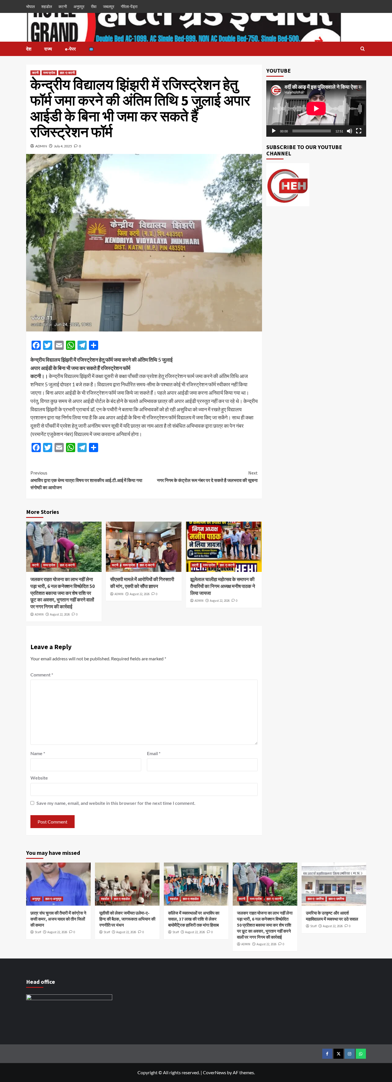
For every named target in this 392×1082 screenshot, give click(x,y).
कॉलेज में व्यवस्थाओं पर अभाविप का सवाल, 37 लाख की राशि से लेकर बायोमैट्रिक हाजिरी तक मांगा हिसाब (193, 919)
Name (37, 753)
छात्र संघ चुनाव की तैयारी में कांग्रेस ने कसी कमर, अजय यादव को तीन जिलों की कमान (58, 919)
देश (28, 49)
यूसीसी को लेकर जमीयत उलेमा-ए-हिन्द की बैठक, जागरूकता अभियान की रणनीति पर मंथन (127, 919)
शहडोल (46, 6)
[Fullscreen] (359, 131)
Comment (41, 674)
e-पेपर (70, 49)
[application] (316, 108)
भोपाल (30, 6)
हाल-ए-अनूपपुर (53, 899)
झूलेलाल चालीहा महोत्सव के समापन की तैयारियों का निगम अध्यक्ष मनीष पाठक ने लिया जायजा (222, 586)
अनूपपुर (78, 6)
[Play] (274, 131)
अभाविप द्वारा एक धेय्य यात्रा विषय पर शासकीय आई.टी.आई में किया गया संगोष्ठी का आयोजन (86, 480)
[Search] (362, 49)
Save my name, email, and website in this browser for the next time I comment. (115, 803)
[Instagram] (350, 1054)
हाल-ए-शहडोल (122, 899)
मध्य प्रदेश (49, 73)
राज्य (48, 49)
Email (153, 753)
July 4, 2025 (63, 146)
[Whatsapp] (361, 1054)
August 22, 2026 (60, 614)
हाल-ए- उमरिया (316, 899)
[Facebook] (327, 1054)
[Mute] (349, 131)
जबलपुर (108, 6)
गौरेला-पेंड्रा (129, 6)
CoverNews (214, 1072)
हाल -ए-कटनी (67, 73)
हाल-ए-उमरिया (336, 899)
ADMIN (41, 146)
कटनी (63, 6)
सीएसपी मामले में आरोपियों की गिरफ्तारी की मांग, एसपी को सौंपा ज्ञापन (142, 582)
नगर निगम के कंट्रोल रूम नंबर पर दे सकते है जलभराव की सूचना (207, 476)
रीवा (93, 6)
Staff (38, 932)
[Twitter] (338, 1054)
